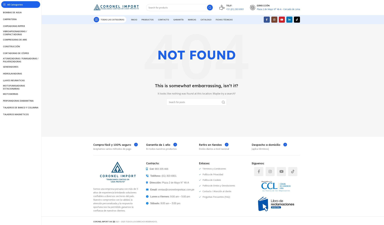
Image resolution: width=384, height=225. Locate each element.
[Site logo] (116, 7)
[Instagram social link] (274, 20)
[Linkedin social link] (289, 20)
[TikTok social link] (297, 20)
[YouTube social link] (282, 20)
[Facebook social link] (267, 20)
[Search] (210, 7)
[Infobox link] (115, 145)
